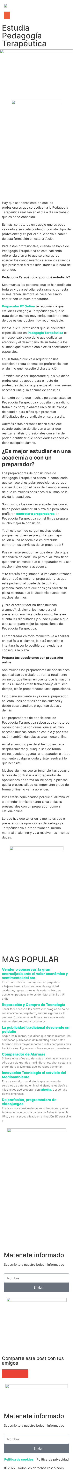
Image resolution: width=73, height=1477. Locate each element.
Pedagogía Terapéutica (45, 333)
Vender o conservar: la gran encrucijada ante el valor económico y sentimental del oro (35, 973)
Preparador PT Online (18, 306)
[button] (7, 15)
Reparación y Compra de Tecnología (33, 1005)
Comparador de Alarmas (23, 1054)
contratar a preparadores (35, 514)
